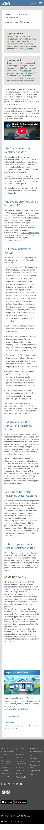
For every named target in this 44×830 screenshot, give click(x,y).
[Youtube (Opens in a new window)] (22, 784)
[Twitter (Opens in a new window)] (10, 784)
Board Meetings (36, 752)
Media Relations (22, 767)
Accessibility (35, 761)
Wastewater (25, 14)
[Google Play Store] (21, 802)
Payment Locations (5, 768)
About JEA (34, 748)
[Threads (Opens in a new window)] (6, 784)
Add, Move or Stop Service (6, 762)
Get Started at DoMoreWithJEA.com (16, 709)
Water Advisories (34, 756)
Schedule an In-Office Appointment (36, 768)
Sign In (33, 3)
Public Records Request (21, 755)
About (15, 14)
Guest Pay (34, 774)
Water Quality (21, 777)
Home (8, 14)
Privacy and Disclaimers (13, 821)
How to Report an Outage (6, 774)
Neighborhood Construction (21, 762)
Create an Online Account (7, 749)
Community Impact (20, 772)
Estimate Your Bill (6, 755)
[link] (6, 4)
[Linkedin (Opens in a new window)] (18, 784)
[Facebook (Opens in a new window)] (2, 784)
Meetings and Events (21, 749)
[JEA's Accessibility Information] (10, 792)
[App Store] (7, 802)
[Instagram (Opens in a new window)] (14, 784)
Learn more (28, 49)
